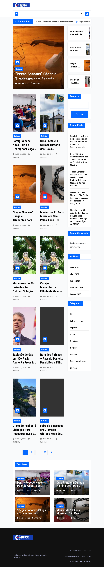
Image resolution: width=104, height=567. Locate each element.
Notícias (19, 69)
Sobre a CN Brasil (75, 551)
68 (45, 452)
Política (73, 354)
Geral (72, 334)
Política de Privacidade (71, 556)
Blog (72, 314)
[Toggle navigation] (50, 14)
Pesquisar (75, 96)
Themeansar (16, 557)
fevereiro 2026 (76, 287)
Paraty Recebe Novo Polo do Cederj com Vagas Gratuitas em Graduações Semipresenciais (79, 141)
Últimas (73, 368)
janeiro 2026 (75, 294)
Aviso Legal (87, 551)
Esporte (73, 328)
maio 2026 (74, 267)
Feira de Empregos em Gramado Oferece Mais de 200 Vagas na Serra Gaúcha (51, 433)
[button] (82, 14)
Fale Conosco (73, 562)
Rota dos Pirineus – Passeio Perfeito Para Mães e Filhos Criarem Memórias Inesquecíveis (52, 362)
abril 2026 (74, 274)
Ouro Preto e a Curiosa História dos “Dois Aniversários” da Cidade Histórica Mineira (79, 159)
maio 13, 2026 (23, 83)
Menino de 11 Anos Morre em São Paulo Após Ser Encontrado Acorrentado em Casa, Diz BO (79, 198)
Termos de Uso (86, 556)
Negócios (74, 341)
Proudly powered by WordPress (23, 555)
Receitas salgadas (78, 361)
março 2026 (75, 281)
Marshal (36, 83)
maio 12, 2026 (20, 439)
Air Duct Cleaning (85, 562)
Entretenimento (76, 321)
